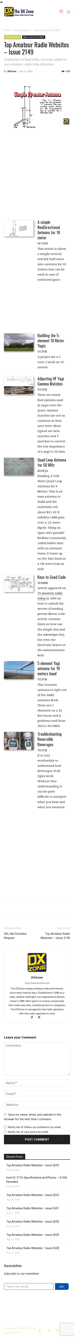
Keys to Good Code (51, 577)
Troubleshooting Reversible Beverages (49, 739)
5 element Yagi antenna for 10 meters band (48, 668)
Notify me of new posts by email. (28, 1131)
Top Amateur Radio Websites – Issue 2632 (32, 1195)
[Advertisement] (37, 175)
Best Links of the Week (47, 30)
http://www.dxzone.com (37, 983)
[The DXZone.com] (24, 12)
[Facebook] (33, 1017)
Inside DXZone (23, 30)
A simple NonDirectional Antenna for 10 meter (48, 229)
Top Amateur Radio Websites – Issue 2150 (55, 936)
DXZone (11, 71)
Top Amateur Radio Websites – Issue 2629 (32, 1234)
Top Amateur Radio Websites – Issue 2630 (32, 1221)
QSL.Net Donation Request (15, 936)
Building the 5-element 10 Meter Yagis (50, 340)
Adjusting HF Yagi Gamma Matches (50, 381)
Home (7, 30)
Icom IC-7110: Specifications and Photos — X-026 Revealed (36, 1179)
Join (61, 1286)
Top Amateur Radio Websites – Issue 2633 (32, 1165)
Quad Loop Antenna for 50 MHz (51, 462)
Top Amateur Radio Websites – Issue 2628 (32, 1248)
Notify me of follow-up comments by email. (34, 1127)
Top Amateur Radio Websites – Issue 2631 (32, 1208)
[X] (40, 1017)
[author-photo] (37, 972)
